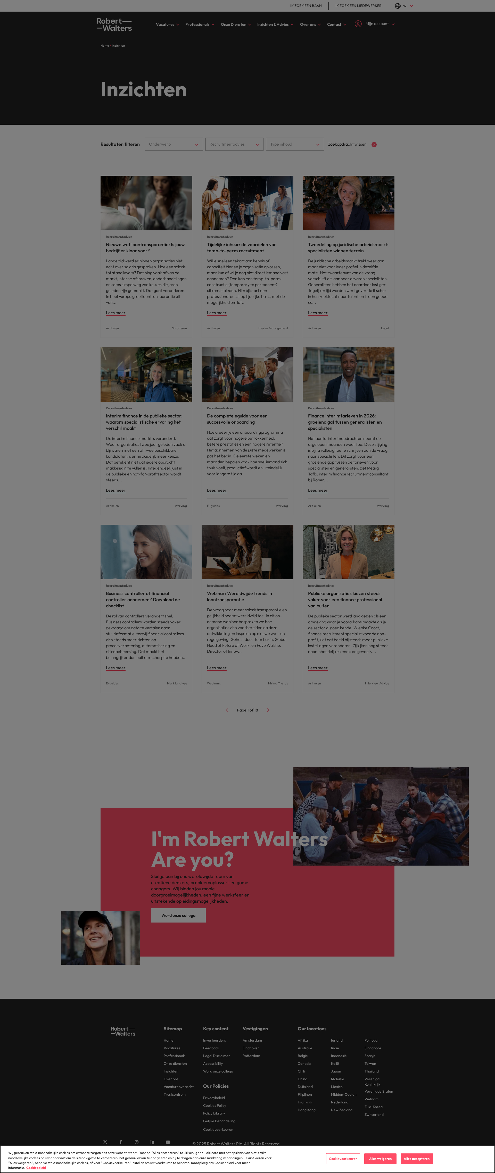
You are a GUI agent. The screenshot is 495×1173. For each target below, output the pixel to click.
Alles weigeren (380, 1159)
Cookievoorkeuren (343, 1159)
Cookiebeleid (36, 1168)
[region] (247, 1159)
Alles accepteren (417, 1159)
